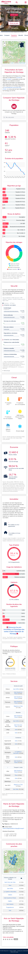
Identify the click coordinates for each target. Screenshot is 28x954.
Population (14, 35)
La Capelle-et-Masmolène (17, 752)
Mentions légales (12, 950)
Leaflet (12, 63)
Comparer (7, 35)
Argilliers (10, 901)
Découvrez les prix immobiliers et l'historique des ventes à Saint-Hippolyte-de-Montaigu (14, 630)
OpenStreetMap (22, 63)
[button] (5, 43)
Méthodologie (7, 370)
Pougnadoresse (10, 907)
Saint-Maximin (10, 904)
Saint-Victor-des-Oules (10, 882)
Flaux (16, 775)
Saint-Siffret (16, 689)
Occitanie (8, 79)
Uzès (16, 729)
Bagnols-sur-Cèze (18, 706)
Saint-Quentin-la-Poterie (10, 898)
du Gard (18, 77)
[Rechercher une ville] (16, 2)
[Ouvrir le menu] (25, 2)
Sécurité (20, 35)
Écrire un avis (14, 23)
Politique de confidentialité (22, 950)
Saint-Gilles (15, 789)
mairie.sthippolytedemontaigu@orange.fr (13, 828)
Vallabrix (10, 895)
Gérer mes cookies (14, 952)
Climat (26, 35)
